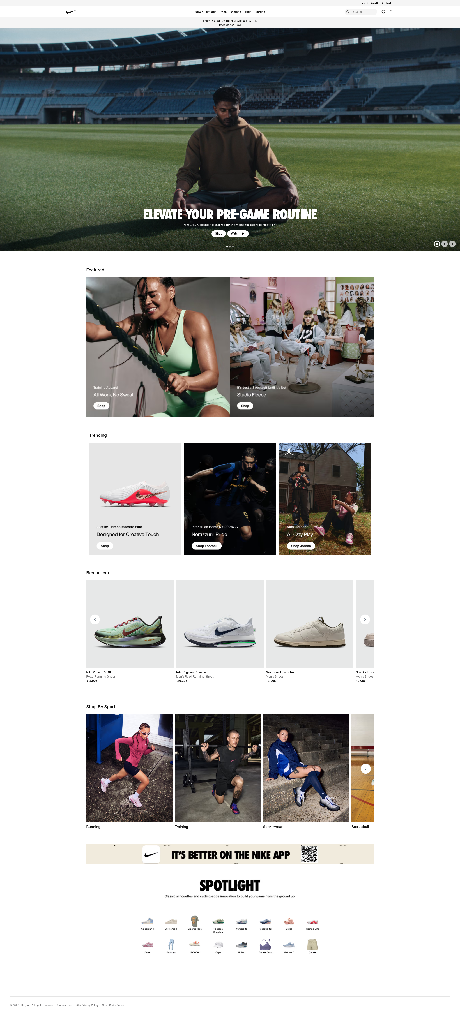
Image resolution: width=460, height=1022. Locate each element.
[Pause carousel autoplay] (437, 244)
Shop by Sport (100, 706)
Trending (98, 435)
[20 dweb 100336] (302, 347)
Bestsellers (97, 572)
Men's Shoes (274, 676)
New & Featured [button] (206, 12)
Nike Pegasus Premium (191, 672)
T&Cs (238, 25)
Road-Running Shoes (101, 676)
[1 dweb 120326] (135, 499)
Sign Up (375, 3)
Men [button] (224, 12)
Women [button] (236, 12)
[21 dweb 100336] (158, 347)
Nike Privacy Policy (86, 1005)
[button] (391, 12)
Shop (41, 234)
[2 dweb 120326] (218, 768)
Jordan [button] (260, 12)
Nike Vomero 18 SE (99, 672)
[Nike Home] (71, 11)
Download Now (226, 25)
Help (363, 3)
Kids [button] (248, 12)
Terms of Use (64, 1005)
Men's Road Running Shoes (195, 676)
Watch (58, 234)
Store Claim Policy (113, 1005)
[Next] (452, 244)
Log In (389, 3)
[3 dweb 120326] (325, 499)
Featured (95, 270)
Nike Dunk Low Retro (280, 672)
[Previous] (444, 244)
